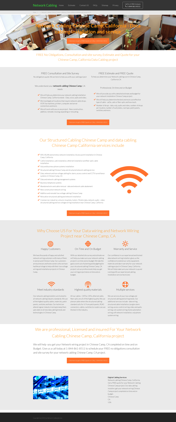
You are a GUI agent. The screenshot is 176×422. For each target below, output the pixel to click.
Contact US (84, 5)
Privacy (115, 5)
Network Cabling (45, 5)
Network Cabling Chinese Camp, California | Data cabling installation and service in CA (65, 12)
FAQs (95, 5)
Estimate (71, 5)
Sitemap (105, 5)
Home (61, 5)
